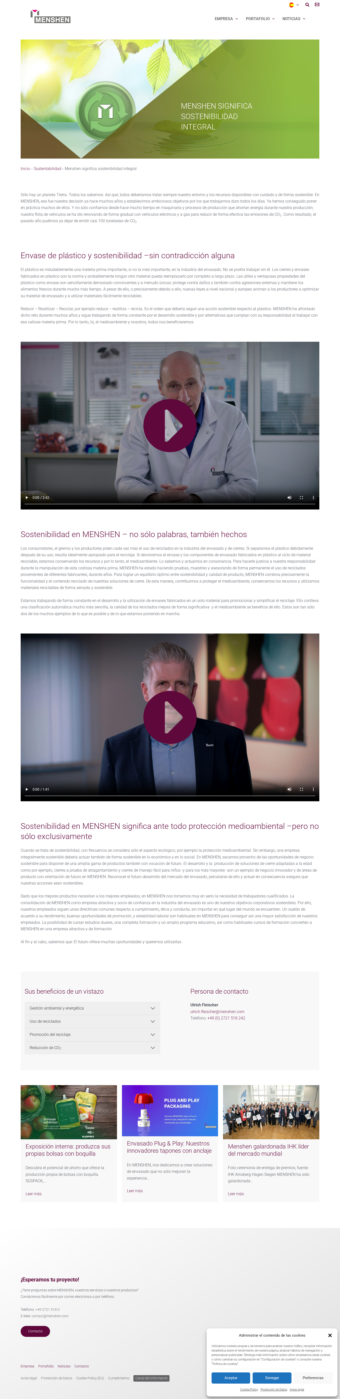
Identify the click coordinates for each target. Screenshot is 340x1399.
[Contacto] (317, 5)
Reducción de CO (45, 1047)
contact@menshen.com (50, 1316)
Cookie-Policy (249, 1389)
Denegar (272, 1378)
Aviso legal (297, 1389)
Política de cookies (225, 1364)
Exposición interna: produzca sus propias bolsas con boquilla (68, 1150)
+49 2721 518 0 (47, 1310)
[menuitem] (294, 5)
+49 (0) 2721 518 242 (226, 1018)
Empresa (224, 18)
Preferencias (313, 1378)
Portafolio (258, 18)
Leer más (34, 1194)
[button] (330, 1335)
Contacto (35, 1331)
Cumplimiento (118, 1378)
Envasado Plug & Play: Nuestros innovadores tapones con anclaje (169, 1147)
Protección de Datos (274, 1389)
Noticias (291, 18)
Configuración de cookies (278, 1359)
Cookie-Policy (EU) (90, 1378)
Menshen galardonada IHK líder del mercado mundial (268, 1150)
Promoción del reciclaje (50, 1034)
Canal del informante (151, 1378)
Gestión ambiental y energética (57, 1008)
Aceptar (231, 1378)
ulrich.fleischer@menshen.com (217, 1011)
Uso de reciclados (45, 1021)
